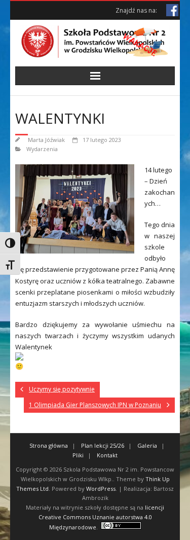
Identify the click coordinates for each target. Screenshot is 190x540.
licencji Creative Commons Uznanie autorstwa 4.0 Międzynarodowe (102, 517)
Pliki (78, 455)
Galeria (147, 445)
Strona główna (48, 445)
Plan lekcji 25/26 (102, 445)
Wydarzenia (42, 149)
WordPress (101, 488)
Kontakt (107, 455)
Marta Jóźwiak (46, 139)
